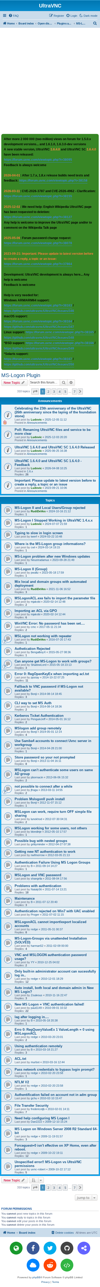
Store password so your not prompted (45, 757)
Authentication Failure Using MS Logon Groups (52, 862)
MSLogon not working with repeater (43, 636)
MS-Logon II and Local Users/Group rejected (50, 508)
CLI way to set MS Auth (33, 703)
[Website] (16, 1248)
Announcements (37, 422)
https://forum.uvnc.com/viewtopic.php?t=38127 (38, 217)
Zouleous (36, 995)
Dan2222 (36, 1121)
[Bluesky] (33, 1265)
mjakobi (35, 601)
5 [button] (65, 391)
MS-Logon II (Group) (31, 569)
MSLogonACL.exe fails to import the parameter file (55, 598)
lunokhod (36, 819)
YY (32, 962)
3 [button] (54, 391)
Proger (35, 914)
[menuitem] (13, 16)
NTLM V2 (22, 1082)
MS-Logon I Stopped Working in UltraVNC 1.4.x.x (54, 520)
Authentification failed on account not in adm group (56, 1095)
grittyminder (38, 844)
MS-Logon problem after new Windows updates (52, 556)
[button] (35, 391)
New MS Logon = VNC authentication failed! (49, 1004)
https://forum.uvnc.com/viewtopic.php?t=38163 (38, 305)
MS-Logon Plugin (20, 375)
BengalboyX (38, 652)
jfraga (34, 789)
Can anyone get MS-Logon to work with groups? (53, 661)
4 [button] (60, 391)
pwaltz (35, 572)
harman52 (37, 945)
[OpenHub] (67, 1265)
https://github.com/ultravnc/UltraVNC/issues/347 (39, 327)
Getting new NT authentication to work (45, 852)
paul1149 (36, 1007)
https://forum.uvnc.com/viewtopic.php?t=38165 (60, 332)
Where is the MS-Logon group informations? (50, 544)
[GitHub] (67, 1248)
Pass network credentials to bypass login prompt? (55, 1069)
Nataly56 (36, 889)
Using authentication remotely (38, 1046)
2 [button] (48, 391)
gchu (34, 1098)
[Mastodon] (83, 1248)
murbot (35, 1062)
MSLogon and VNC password (38, 875)
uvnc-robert (38, 1169)
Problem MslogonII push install (40, 799)
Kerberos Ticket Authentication (39, 716)
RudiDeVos (38, 511)
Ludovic (36, 419)
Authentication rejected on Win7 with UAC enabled (55, 911)
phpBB (36, 1277)
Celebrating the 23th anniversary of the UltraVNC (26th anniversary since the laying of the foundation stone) (55, 412)
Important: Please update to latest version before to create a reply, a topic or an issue (55, 482)
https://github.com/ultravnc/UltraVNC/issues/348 (39, 337)
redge (34, 929)
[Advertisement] (50, 80)
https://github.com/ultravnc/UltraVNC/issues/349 (39, 348)
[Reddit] (50, 1265)
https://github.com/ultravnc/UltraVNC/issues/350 (39, 364)
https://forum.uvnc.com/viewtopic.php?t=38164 (38, 321)
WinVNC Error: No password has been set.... (50, 623)
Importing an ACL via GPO (36, 611)
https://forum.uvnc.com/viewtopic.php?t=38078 (38, 243)
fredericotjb (38, 1109)
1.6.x (30, 471)
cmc (33, 626)
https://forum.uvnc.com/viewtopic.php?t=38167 (38, 359)
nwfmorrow (38, 855)
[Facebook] (33, 1248)
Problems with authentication (38, 886)
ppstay (35, 677)
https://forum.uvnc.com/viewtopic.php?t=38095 (38, 159)
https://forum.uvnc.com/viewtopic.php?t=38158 (53, 180)
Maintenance (25, 898)
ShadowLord (38, 664)
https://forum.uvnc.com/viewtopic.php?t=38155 (38, 196)
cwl (33, 547)
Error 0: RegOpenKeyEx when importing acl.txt (52, 674)
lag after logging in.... (32, 1017)
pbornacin (37, 777)
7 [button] (74, 391)
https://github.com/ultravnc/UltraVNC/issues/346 (39, 311)
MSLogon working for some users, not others (51, 828)
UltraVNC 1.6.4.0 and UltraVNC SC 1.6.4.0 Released (55, 447)
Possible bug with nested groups (41, 841)
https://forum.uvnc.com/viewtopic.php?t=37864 (38, 264)
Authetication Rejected (32, 649)
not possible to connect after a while (43, 786)
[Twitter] (50, 1248)
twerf (34, 536)
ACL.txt (20, 1059)
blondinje (36, 831)
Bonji (34, 693)
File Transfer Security (31, 1105)
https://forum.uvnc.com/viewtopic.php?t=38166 (60, 343)
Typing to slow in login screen (39, 533)
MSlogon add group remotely (38, 728)
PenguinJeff (38, 719)
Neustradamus (40, 559)
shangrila (36, 878)
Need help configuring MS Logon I (42, 1118)
